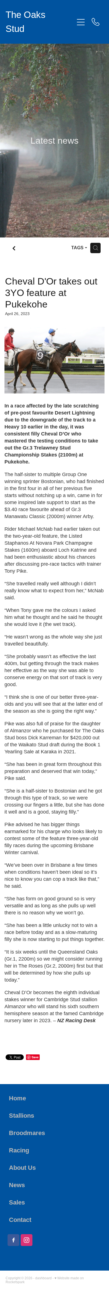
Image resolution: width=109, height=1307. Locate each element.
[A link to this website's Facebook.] (13, 1240)
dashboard (43, 1278)
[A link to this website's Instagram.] (26, 1240)
